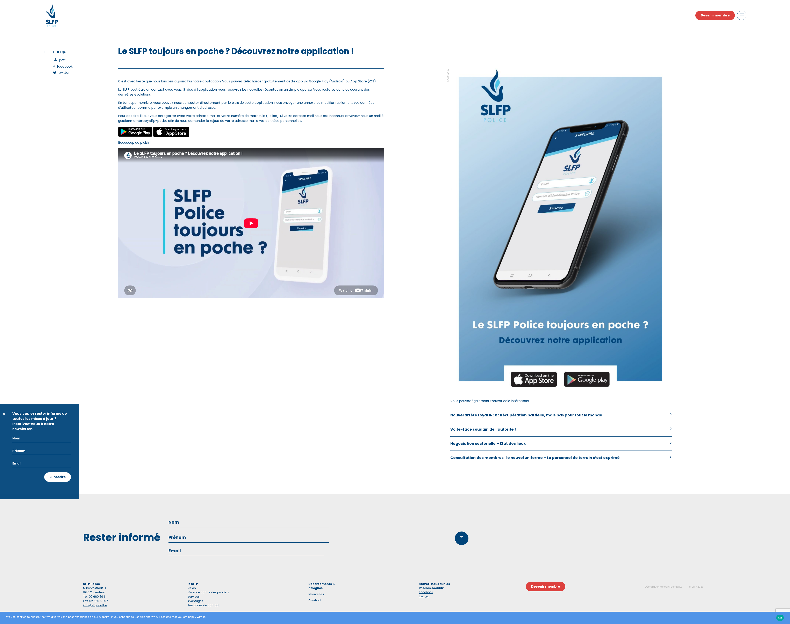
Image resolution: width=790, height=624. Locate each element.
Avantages (195, 601)
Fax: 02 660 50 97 (95, 601)
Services (194, 597)
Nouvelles (316, 594)
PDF (62, 59)
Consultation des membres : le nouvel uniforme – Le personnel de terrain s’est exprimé (535, 457)
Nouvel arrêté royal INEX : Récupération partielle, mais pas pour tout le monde (526, 415)
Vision (192, 588)
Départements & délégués (321, 586)
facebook (426, 592)
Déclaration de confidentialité (663, 586)
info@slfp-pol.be (95, 605)
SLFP (694, 586)
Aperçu (59, 51)
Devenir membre (715, 15)
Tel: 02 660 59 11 (94, 597)
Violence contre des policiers (208, 592)
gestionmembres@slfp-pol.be (142, 120)
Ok (780, 617)
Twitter (64, 72)
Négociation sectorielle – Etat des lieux (488, 443)
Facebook (65, 66)
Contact (315, 600)
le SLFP (193, 584)
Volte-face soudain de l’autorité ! (483, 429)
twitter (424, 596)
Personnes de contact (204, 605)
